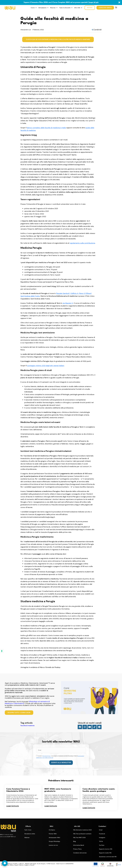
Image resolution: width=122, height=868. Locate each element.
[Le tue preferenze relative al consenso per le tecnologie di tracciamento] (2, 651)
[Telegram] (99, 727)
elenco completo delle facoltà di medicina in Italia (46, 128)
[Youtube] (89, 727)
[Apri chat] (5, 863)
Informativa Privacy (46, 756)
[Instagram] (85, 727)
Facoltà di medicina (27, 725)
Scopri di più (93, 2)
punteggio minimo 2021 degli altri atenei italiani (45, 365)
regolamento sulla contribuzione (82, 243)
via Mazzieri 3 (68, 303)
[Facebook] (80, 727)
